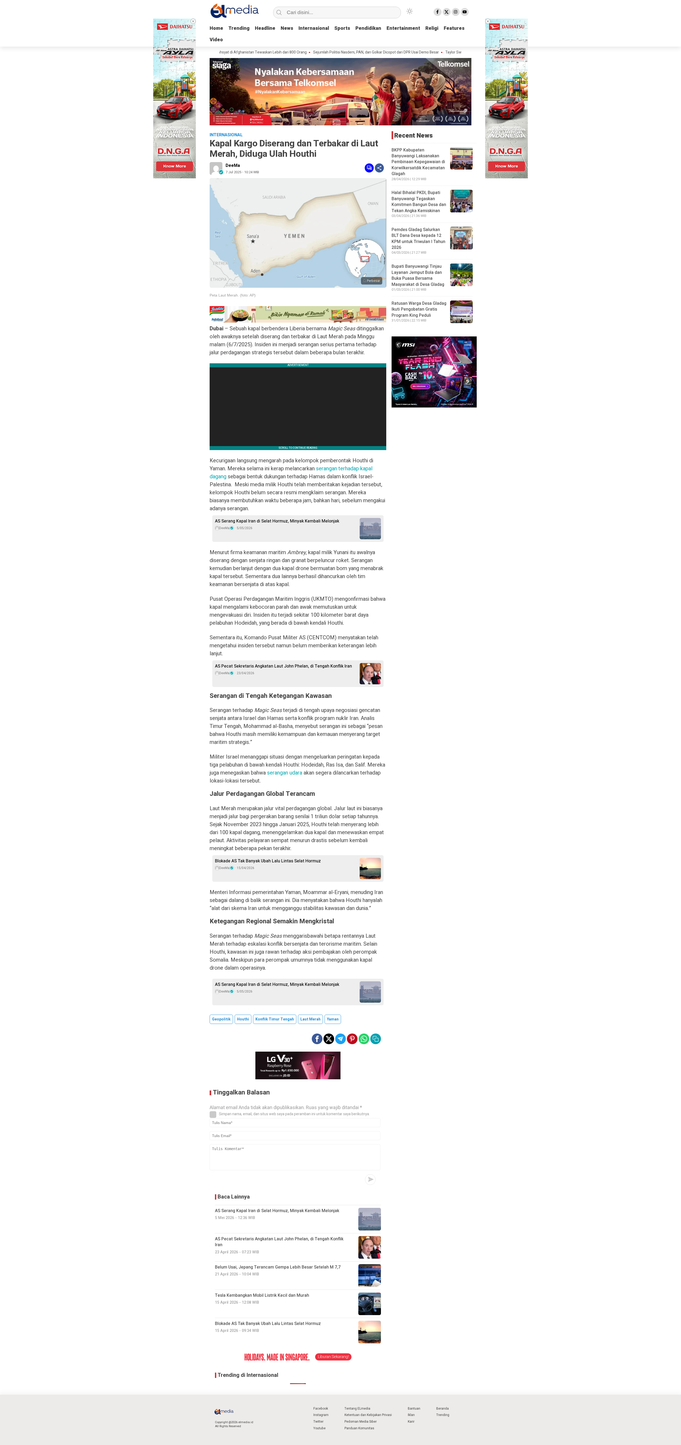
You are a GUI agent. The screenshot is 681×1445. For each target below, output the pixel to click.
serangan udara (284, 773)
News (287, 28)
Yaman (333, 1019)
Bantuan (414, 1408)
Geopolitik (221, 1019)
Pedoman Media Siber (360, 1421)
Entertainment (403, 28)
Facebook (320, 1408)
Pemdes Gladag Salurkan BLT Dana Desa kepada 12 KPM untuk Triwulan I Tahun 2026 (418, 239)
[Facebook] (438, 12)
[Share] (379, 167)
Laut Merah (310, 1019)
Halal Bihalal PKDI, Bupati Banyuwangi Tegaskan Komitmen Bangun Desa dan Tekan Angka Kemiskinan (419, 202)
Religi (431, 28)
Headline (265, 28)
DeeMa (233, 165)
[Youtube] (465, 12)
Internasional (313, 28)
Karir (411, 1421)
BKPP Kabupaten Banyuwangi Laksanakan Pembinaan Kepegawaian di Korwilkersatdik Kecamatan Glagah (418, 162)
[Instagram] (456, 12)
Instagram (321, 1415)
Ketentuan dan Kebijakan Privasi (368, 1415)
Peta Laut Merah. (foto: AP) (233, 295)
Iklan (411, 1415)
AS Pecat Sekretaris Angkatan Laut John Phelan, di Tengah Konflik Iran (283, 666)
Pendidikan (368, 28)
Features (454, 28)
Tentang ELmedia (357, 1408)
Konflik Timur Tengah (274, 1019)
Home (216, 28)
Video (216, 39)
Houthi (243, 1019)
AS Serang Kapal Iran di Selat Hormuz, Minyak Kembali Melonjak (277, 521)
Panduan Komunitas (359, 1428)
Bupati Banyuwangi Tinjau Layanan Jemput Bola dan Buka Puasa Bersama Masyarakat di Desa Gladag (418, 275)
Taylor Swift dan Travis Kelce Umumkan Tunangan (433, 52)
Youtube (319, 1428)
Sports (342, 28)
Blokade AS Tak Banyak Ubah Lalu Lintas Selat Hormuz (268, 861)
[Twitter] (447, 12)
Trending (239, 28)
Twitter (318, 1421)
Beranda (442, 1408)
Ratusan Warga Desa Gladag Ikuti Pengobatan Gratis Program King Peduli (419, 309)
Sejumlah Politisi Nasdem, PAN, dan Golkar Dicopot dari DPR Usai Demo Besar (323, 52)
